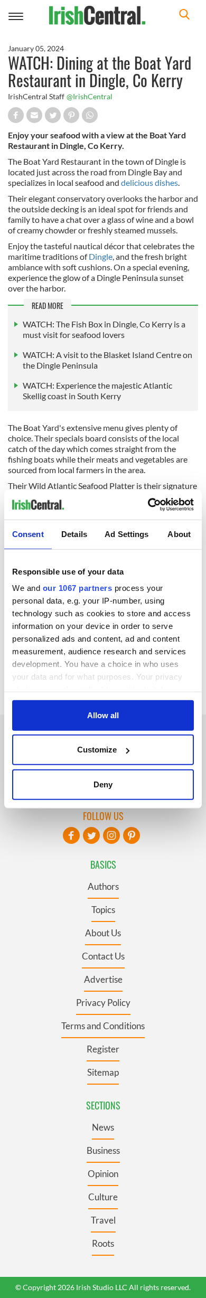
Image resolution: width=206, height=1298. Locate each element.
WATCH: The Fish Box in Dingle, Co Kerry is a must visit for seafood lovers (104, 329)
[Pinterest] (131, 835)
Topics (103, 909)
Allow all (103, 714)
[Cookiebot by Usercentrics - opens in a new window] (148, 505)
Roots (103, 1243)
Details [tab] (74, 533)
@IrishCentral (90, 96)
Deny (103, 783)
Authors (103, 886)
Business (103, 1150)
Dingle (101, 256)
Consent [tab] (28, 533)
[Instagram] (111, 835)
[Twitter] (91, 835)
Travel (103, 1220)
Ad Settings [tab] (126, 533)
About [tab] (179, 533)
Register (103, 1049)
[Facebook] (71, 835)
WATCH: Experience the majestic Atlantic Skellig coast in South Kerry (97, 390)
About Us (103, 932)
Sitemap (103, 1072)
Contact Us (103, 956)
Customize (97, 749)
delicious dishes (149, 182)
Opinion (103, 1173)
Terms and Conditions (103, 1025)
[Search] (184, 15)
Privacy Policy (103, 1002)
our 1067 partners (78, 588)
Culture (103, 1196)
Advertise (103, 979)
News (103, 1127)
